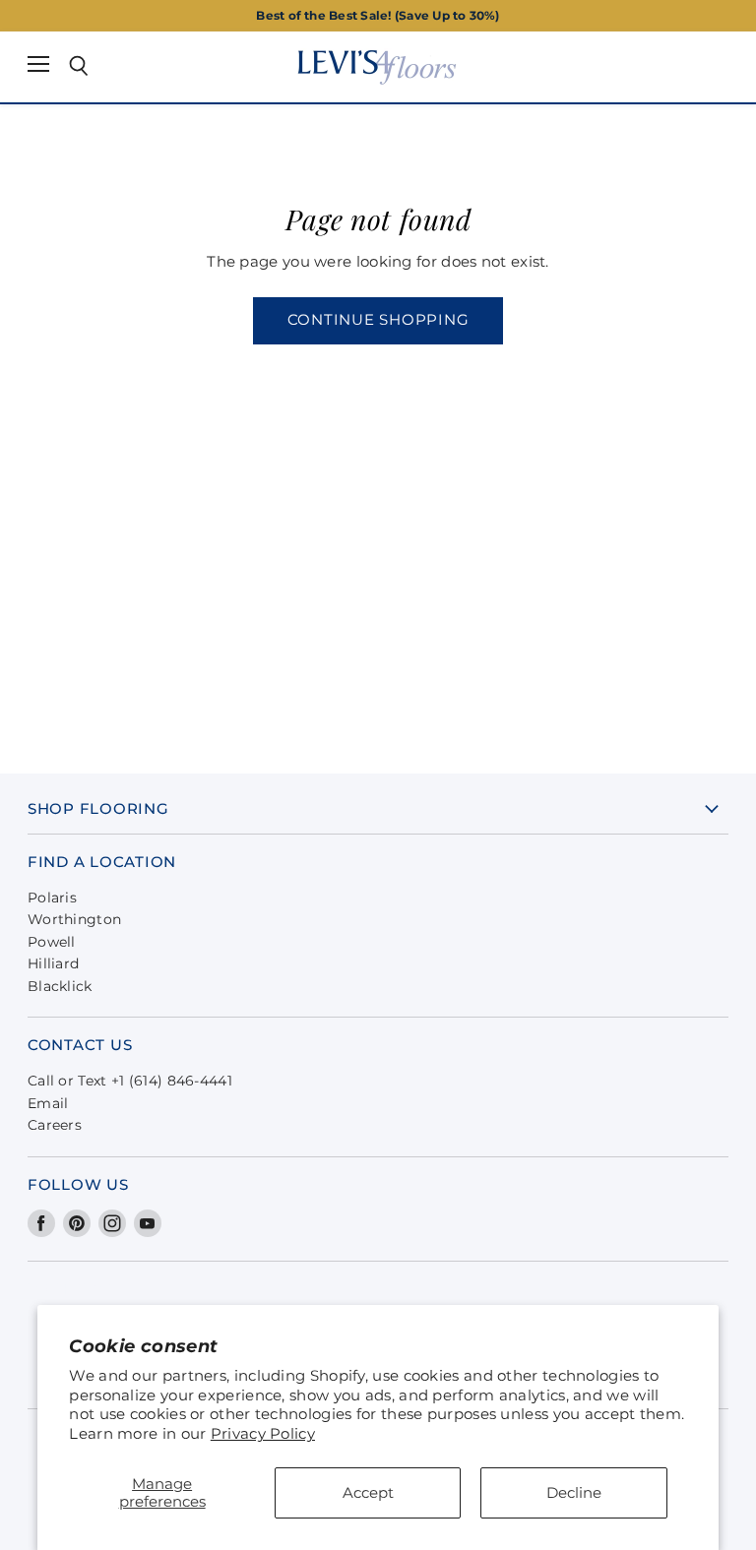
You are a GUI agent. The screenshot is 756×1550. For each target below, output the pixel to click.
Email (48, 1103)
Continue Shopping (378, 320)
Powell (52, 942)
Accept (368, 1492)
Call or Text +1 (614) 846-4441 (130, 1080)
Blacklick (60, 986)
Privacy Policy (263, 1433)
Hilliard (53, 963)
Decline (573, 1492)
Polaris (52, 897)
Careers (55, 1125)
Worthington (74, 919)
